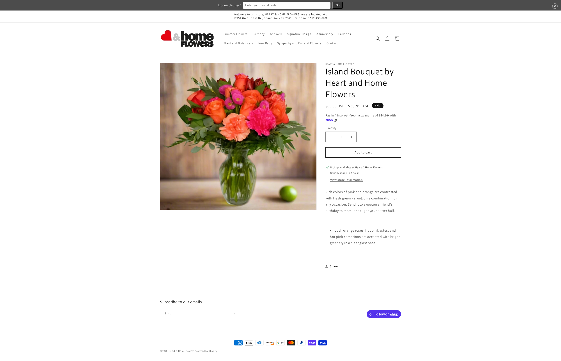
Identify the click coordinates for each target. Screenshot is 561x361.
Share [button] (334, 266)
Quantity (330, 128)
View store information (346, 180)
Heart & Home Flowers (181, 350)
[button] (553, 6)
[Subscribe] (234, 314)
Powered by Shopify (206, 350)
